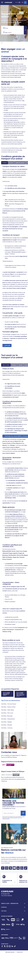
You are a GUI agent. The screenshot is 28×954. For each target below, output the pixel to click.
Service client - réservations (9, 903)
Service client (22, 2)
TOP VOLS (3, 911)
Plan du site (20, 952)
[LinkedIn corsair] (18, 868)
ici (6, 781)
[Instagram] (7, 946)
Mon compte (25, 2)
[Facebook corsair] (2, 868)
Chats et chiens (5, 365)
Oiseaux (20, 365)
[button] (25, 30)
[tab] (14, 903)
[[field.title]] (3, 920)
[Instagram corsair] (6, 868)
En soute (11, 162)
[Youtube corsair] (14, 868)
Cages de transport (20, 162)
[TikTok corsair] (25, 868)
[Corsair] (8, 2)
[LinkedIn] (12, 946)
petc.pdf (7, 345)
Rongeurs (14, 365)
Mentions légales (9, 952)
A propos (4, 907)
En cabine (4, 162)
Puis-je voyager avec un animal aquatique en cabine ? (6, 694)
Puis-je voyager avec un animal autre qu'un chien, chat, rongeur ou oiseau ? (20, 694)
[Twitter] (5, 946)
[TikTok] (15, 946)
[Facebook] (2, 946)
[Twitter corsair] (10, 868)
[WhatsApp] (10, 946)
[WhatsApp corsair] (21, 868)
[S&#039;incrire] (23, 813)
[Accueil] (1, 43)
